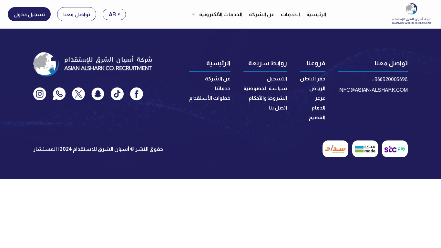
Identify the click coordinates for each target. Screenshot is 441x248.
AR (114, 14)
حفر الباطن (312, 78)
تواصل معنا (76, 14)
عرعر (320, 98)
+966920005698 (390, 79)
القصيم (317, 117)
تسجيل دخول (29, 14)
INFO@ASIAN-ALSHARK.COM (373, 90)
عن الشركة (261, 14)
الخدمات (290, 14)
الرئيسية (316, 14)
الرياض (317, 88)
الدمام (318, 107)
